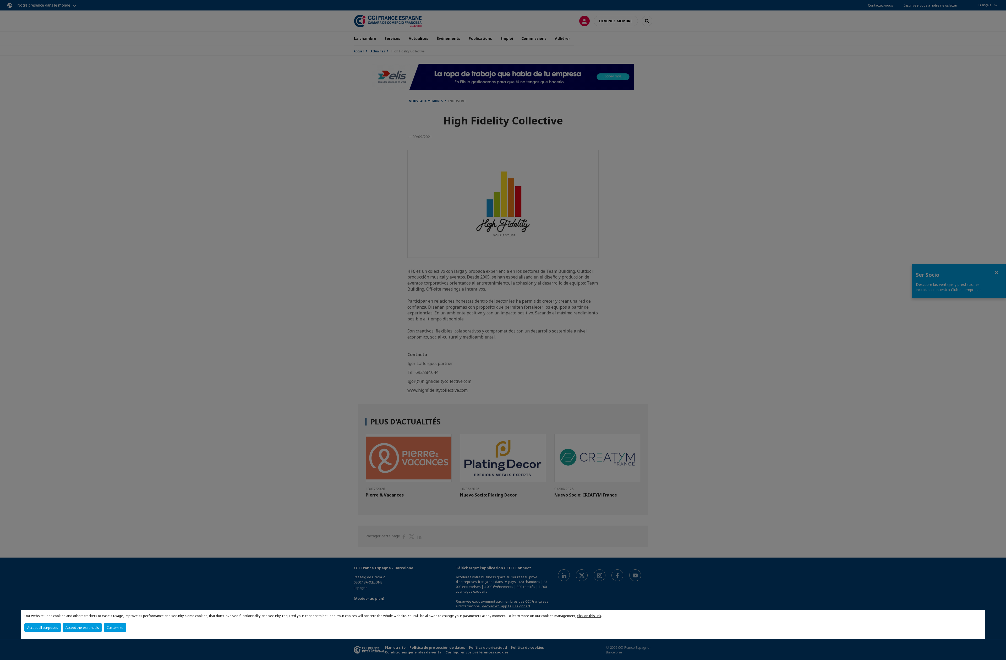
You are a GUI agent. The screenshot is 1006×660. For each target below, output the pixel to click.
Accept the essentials (82, 627)
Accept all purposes (42, 627)
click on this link (589, 615)
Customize (115, 627)
